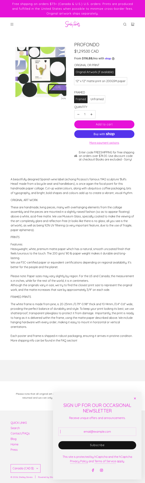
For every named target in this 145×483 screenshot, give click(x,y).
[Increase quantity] (91, 114)
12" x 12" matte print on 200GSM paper (101, 81)
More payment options (104, 143)
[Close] (135, 398)
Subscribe (97, 445)
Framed (81, 99)
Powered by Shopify (47, 477)
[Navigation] (12, 24)
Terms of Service (105, 461)
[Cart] (133, 24)
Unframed (97, 99)
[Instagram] (101, 470)
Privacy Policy (79, 461)
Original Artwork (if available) (95, 72)
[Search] (125, 24)
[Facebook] (93, 470)
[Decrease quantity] (78, 114)
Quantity (80, 107)
